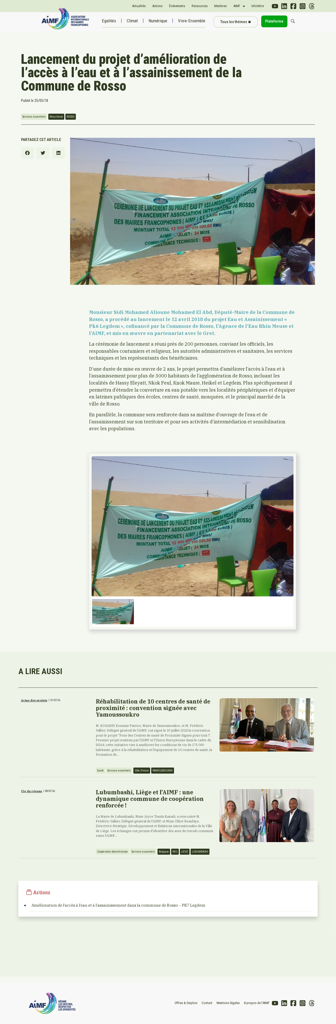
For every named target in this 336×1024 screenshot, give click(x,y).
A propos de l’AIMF (257, 1003)
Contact (207, 1003)
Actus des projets (34, 700)
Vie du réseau (31, 791)
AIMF (236, 6)
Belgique (164, 851)
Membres (220, 6)
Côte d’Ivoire (142, 770)
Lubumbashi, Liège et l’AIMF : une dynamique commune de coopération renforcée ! (150, 799)
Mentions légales (228, 1003)
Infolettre (257, 6)
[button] (27, 153)
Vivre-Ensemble (191, 20)
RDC (174, 851)
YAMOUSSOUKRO (163, 770)
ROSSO (71, 116)
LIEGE (184, 851)
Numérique (158, 20)
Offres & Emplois (186, 1003)
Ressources (200, 6)
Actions (157, 6)
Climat (132, 20)
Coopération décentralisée (112, 851)
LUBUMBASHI (200, 851)
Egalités (109, 20)
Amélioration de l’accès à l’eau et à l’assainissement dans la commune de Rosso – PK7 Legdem (118, 905)
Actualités (139, 6)
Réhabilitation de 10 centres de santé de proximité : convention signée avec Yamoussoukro (153, 708)
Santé (100, 770)
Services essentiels (34, 116)
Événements (177, 6)
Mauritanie (56, 116)
